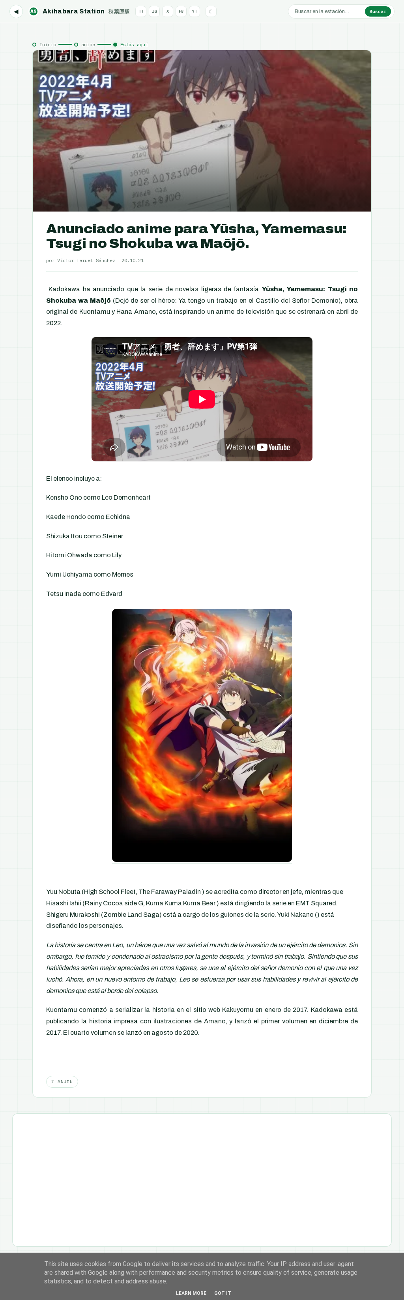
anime (88, 44)
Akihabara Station (80, 11)
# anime (62, 1081)
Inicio (47, 44)
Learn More (191, 1293)
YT (194, 11)
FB (181, 11)
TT (140, 11)
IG (154, 11)
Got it (222, 1293)
